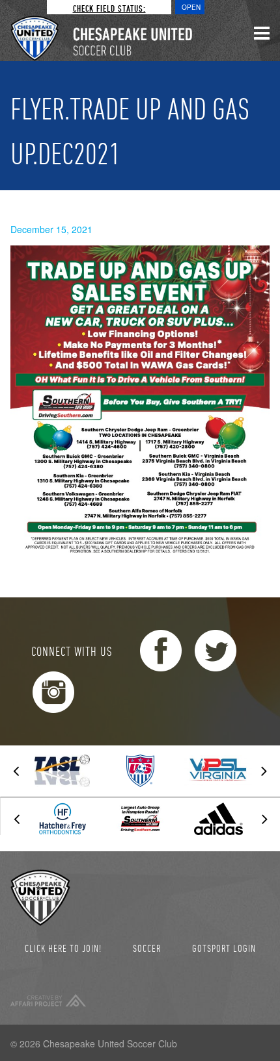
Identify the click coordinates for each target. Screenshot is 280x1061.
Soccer (147, 948)
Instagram (53, 692)
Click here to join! (63, 948)
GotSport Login (224, 948)
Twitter (215, 650)
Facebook (161, 650)
